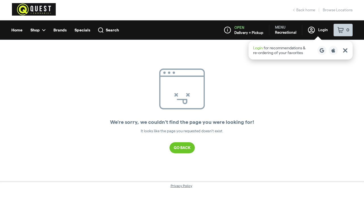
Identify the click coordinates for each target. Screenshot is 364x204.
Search (112, 30)
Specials (82, 30)
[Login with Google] (321, 50)
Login (323, 30)
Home (16, 30)
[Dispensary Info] (227, 30)
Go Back (182, 148)
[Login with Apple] (333, 50)
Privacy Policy (181, 186)
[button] (301, 50)
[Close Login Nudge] (345, 50)
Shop (35, 30)
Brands (60, 30)
